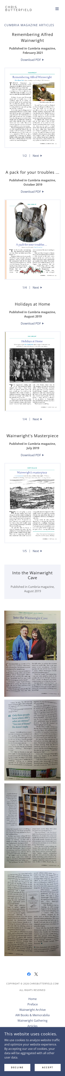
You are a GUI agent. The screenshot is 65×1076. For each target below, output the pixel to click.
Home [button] (32, 999)
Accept (47, 1067)
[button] (57, 8)
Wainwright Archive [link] (32, 1010)
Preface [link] (32, 1004)
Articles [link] (32, 1026)
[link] (24, 10)
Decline (17, 1067)
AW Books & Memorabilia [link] (32, 1015)
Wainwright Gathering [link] (32, 1021)
